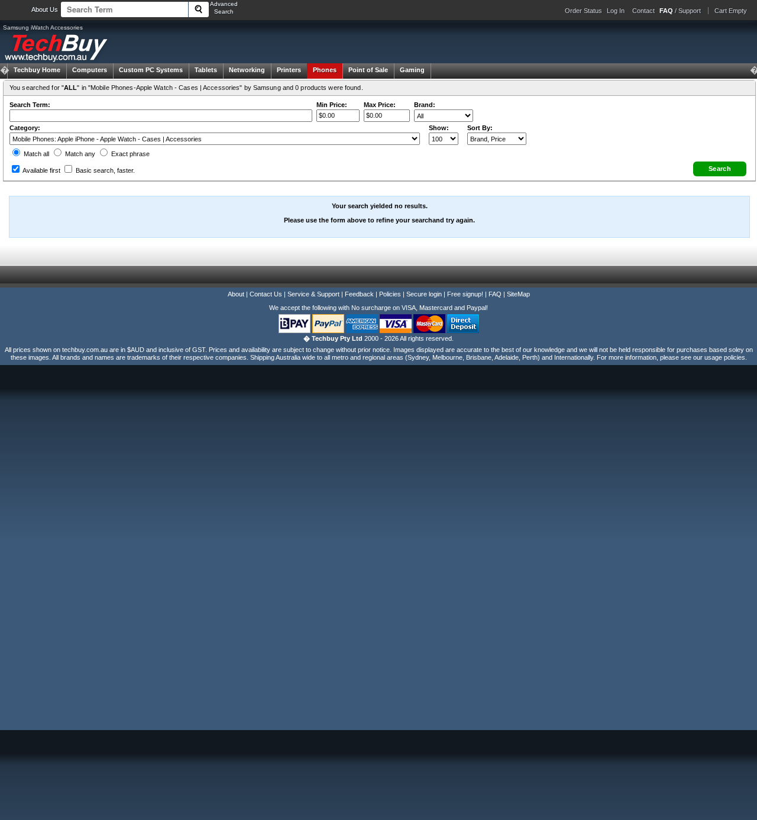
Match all (35, 153)
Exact (129, 153)
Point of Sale (368, 69)
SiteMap (518, 294)
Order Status (583, 10)
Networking (247, 69)
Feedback (359, 294)
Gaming (412, 69)
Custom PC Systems (151, 69)
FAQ (495, 294)
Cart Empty (730, 10)
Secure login (424, 294)
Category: (24, 127)
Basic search (104, 170)
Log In (616, 10)
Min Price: (331, 104)
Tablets (206, 69)
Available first (40, 170)
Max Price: (380, 104)
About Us (44, 9)
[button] (719, 169)
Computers (89, 69)
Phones (325, 69)
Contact (643, 10)
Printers (289, 69)
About (236, 294)
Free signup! (465, 294)
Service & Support (313, 294)
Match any (79, 153)
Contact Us (266, 294)
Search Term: (29, 104)
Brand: (424, 104)
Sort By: (480, 127)
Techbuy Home (37, 69)
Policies (390, 294)
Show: (439, 127)
